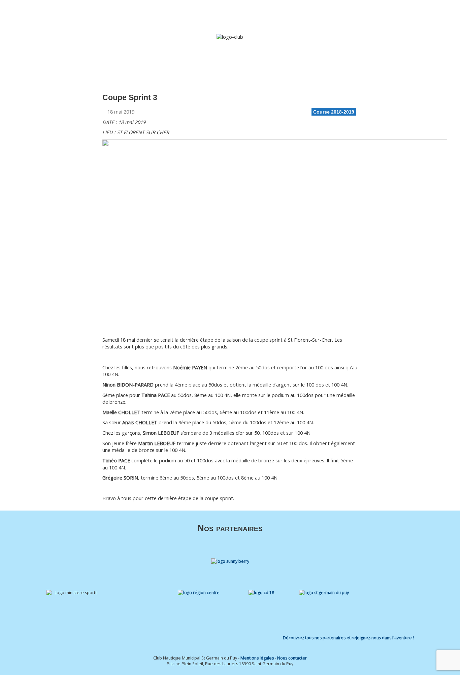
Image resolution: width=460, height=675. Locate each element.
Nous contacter (292, 658)
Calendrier (328, 14)
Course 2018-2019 (333, 112)
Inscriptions (298, 14)
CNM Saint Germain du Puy (76, 12)
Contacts (392, 14)
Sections (232, 14)
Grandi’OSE (267, 14)
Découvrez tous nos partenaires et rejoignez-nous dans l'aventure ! (348, 638)
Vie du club (357, 14)
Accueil (180, 14)
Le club (202, 14)
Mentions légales (257, 658)
